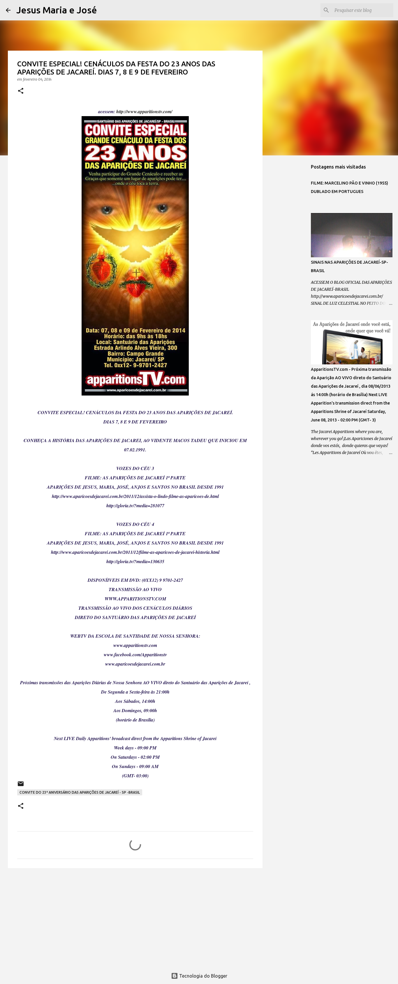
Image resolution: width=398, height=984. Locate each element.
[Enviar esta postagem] (20, 786)
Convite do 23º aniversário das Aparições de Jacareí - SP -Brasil (80, 792)
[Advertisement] (135, 917)
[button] (20, 91)
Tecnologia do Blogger (202, 975)
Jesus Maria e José (56, 10)
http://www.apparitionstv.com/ (144, 111)
